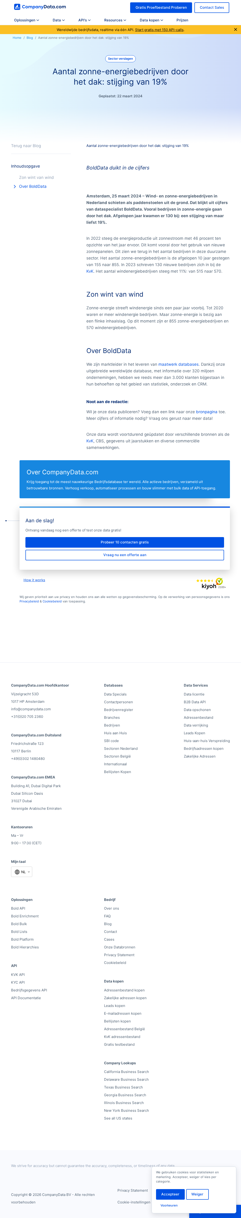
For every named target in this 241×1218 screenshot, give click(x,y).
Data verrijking (196, 725)
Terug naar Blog (26, 145)
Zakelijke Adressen (200, 756)
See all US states (118, 1118)
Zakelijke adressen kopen (125, 998)
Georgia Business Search (125, 1095)
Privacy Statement (119, 955)
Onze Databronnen (119, 947)
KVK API (18, 974)
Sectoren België (117, 756)
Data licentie (194, 694)
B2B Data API (195, 702)
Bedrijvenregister (118, 709)
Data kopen (149, 20)
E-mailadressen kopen (122, 1013)
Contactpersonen (118, 702)
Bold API (18, 908)
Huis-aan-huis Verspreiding (207, 741)
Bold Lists (19, 931)
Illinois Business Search (124, 1102)
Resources (113, 20)
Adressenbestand (198, 717)
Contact (110, 931)
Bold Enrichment (25, 916)
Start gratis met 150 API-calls (159, 30)
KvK (89, 271)
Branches (112, 717)
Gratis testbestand (119, 1044)
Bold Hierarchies (25, 947)
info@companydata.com (31, 709)
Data (57, 20)
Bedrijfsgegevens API (29, 990)
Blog (30, 37)
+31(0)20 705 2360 (27, 716)
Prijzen (182, 20)
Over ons (111, 908)
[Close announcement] (235, 30)
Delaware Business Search (126, 1079)
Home (17, 37)
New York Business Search (126, 1110)
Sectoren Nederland (121, 748)
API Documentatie (26, 998)
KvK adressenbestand (122, 1036)
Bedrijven (112, 725)
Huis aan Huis (115, 733)
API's (82, 20)
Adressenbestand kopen (124, 990)
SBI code (111, 741)
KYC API (18, 982)
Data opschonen (197, 709)
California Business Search (126, 1071)
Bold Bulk (19, 924)
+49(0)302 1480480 (28, 758)
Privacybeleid (29, 601)
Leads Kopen (194, 733)
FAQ (107, 916)
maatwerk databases (178, 364)
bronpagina (206, 411)
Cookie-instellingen (133, 1202)
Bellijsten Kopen (117, 772)
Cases (109, 939)
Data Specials (115, 694)
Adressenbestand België (124, 1029)
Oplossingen (24, 20)
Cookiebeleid (52, 601)
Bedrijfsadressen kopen (204, 748)
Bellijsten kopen (117, 1021)
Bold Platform (22, 939)
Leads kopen (114, 1005)
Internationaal (115, 764)
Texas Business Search (123, 1087)
